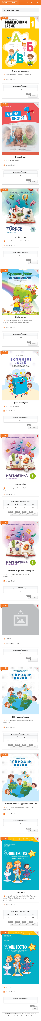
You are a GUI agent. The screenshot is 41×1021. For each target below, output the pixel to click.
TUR (27, 513)
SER (33, 513)
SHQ (20, 513)
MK (27, 2)
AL (32, 2)
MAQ (13, 513)
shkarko (32, 95)
